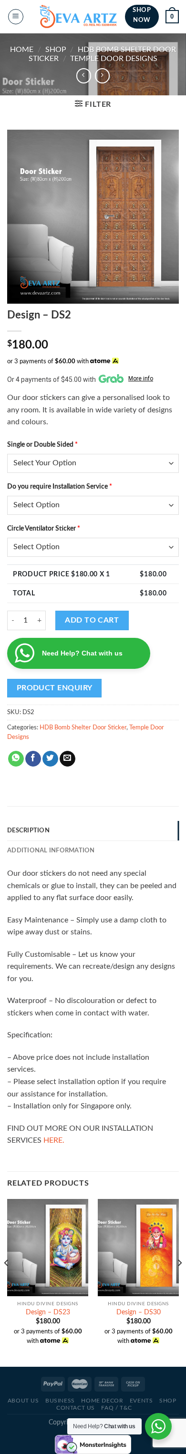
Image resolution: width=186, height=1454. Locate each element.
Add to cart (92, 620)
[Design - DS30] (138, 1247)
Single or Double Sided (42, 444)
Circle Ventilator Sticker (43, 528)
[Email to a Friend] (67, 759)
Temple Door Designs (113, 58)
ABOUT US (23, 1400)
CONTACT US (75, 1408)
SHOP (55, 49)
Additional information (51, 850)
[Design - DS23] (47, 1247)
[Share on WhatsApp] (16, 759)
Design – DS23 (48, 1312)
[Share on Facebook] (33, 759)
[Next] (179, 1282)
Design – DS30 (138, 1312)
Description (28, 830)
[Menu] (15, 16)
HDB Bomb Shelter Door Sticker (83, 727)
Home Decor (102, 1400)
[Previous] (6, 1282)
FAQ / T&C (116, 1408)
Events (141, 1400)
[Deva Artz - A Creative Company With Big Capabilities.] (78, 17)
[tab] (93, 830)
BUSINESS (60, 1400)
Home (21, 49)
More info (140, 378)
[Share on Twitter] (50, 759)
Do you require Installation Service (59, 486)
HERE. (53, 1140)
